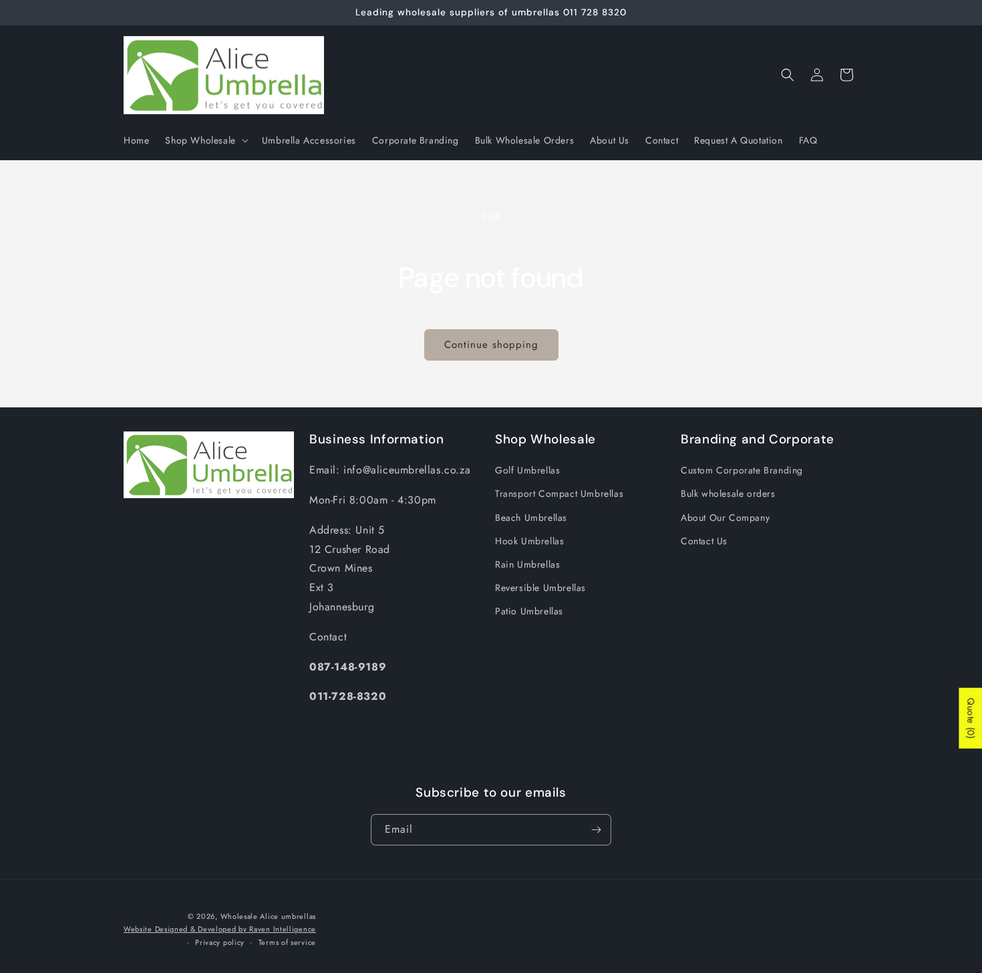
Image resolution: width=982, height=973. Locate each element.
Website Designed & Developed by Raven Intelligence (220, 929)
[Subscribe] (596, 829)
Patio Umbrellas (529, 611)
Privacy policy (219, 942)
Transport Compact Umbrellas (559, 493)
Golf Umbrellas (527, 470)
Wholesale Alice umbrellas (268, 916)
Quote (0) (970, 717)
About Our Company (725, 517)
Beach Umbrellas (531, 517)
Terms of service (287, 942)
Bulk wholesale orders (728, 493)
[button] (205, 140)
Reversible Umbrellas (540, 587)
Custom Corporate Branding (742, 470)
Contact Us (704, 541)
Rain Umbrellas (527, 564)
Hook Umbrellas (529, 541)
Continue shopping (491, 344)
